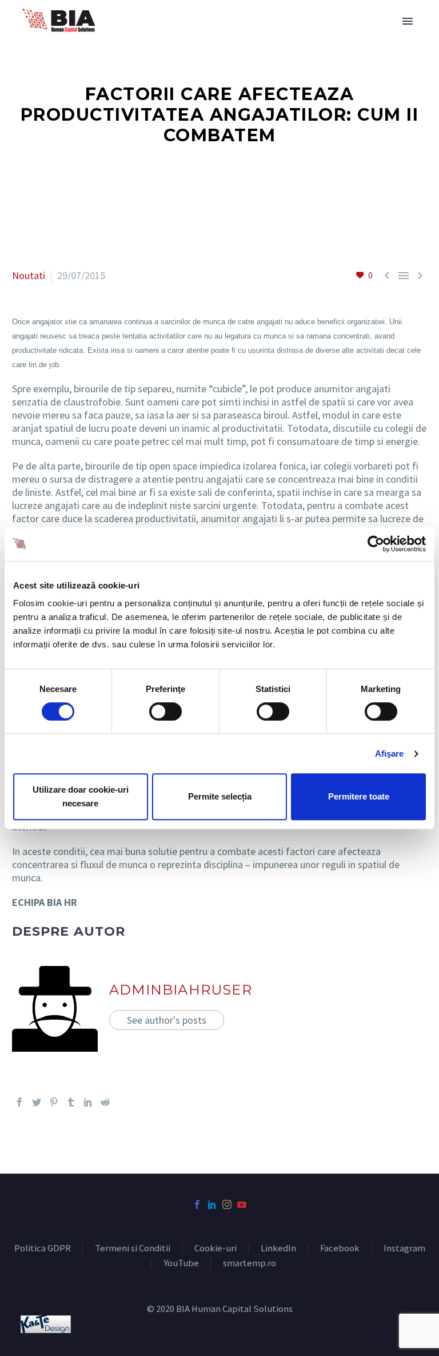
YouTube (181, 1263)
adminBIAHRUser (180, 989)
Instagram (404, 1249)
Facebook (340, 1249)
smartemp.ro (249, 1263)
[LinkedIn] (88, 1102)
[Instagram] (227, 1204)
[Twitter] (36, 1102)
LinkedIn (278, 1249)
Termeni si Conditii (132, 1249)
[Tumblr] (70, 1102)
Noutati (28, 275)
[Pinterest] (53, 1102)
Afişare (389, 753)
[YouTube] (241, 1204)
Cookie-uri (215, 1249)
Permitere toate (358, 796)
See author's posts (166, 1020)
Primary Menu (407, 21)
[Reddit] (105, 1102)
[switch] (165, 711)
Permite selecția (220, 796)
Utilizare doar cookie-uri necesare (81, 796)
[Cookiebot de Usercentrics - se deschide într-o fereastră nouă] (376, 543)
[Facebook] (19, 1102)
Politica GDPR (42, 1249)
